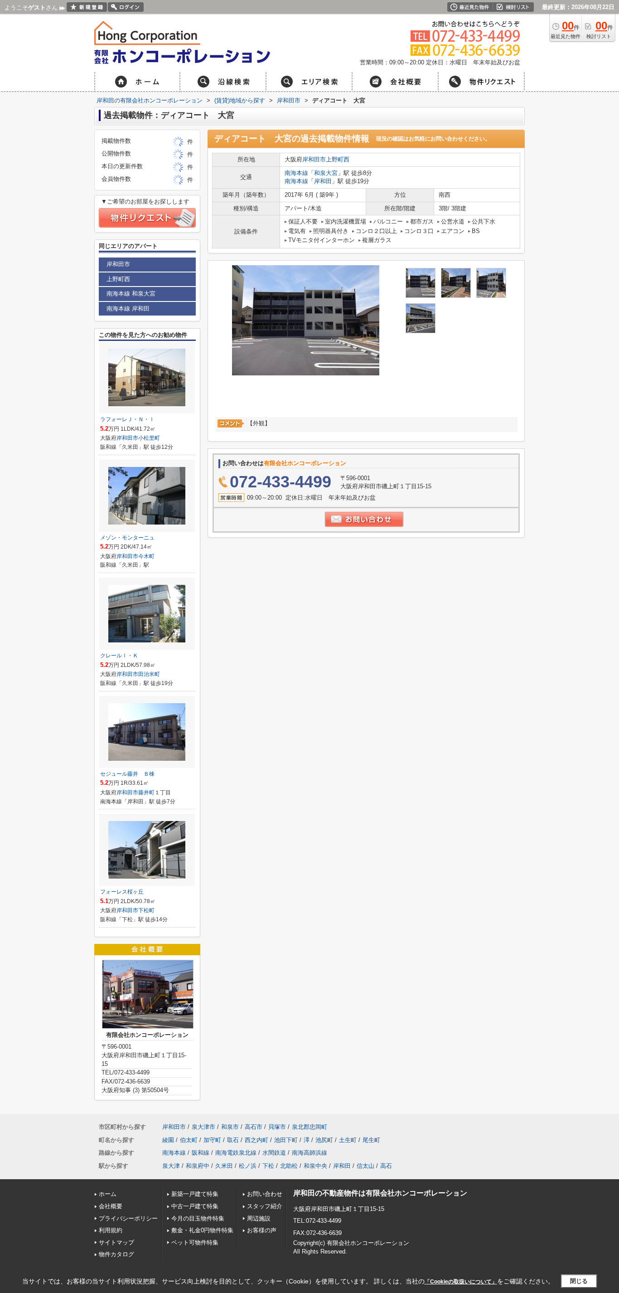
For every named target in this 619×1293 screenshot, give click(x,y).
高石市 (253, 1126)
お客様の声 (261, 1230)
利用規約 (110, 1230)
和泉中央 (315, 1165)
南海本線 (296, 173)
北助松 (289, 1165)
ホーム (107, 1194)
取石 (233, 1140)
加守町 (212, 1140)
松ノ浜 (247, 1165)
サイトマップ (116, 1242)
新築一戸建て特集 (194, 1194)
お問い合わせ (264, 1194)
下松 (268, 1165)
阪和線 (200, 1152)
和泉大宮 (326, 173)
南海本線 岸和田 (128, 308)
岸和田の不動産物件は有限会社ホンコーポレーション (380, 1193)
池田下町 (286, 1140)
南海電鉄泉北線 (235, 1152)
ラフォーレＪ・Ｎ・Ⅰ (127, 419)
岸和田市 (314, 159)
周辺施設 (259, 1218)
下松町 (146, 910)
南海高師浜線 (309, 1152)
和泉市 (230, 1126)
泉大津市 (203, 1126)
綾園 (168, 1140)
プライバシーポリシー (128, 1218)
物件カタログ (116, 1254)
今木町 (146, 556)
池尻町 (324, 1140)
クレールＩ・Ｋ (119, 655)
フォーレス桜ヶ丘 (122, 892)
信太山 (365, 1165)
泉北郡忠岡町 (309, 1126)
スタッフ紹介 (264, 1206)
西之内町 (256, 1140)
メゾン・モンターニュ (127, 538)
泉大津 (171, 1165)
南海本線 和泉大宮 (130, 293)
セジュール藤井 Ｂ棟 (127, 774)
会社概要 (110, 1206)
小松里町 (149, 438)
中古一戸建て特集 (194, 1206)
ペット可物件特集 (194, 1242)
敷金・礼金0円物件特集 (202, 1230)
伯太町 (189, 1140)
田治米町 (149, 674)
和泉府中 (197, 1165)
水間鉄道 (274, 1152)
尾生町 (371, 1140)
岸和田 (323, 181)
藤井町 (146, 792)
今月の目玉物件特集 (197, 1218)
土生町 (348, 1140)
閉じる (579, 1281)
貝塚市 (277, 1126)
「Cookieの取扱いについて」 (461, 1281)
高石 (386, 1165)
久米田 (224, 1165)
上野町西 (337, 159)
